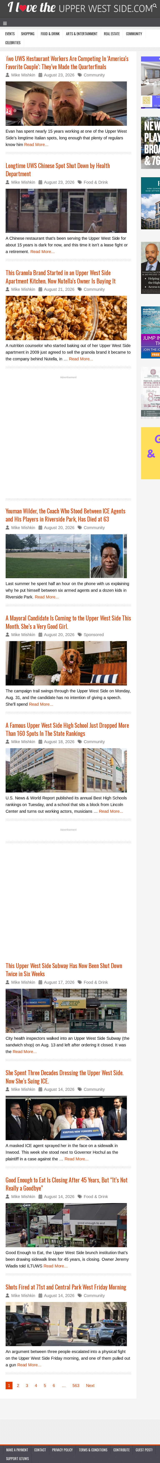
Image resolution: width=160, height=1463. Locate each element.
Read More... (36, 144)
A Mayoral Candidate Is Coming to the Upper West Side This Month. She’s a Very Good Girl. (68, 622)
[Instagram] (27, 54)
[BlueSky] (37, 54)
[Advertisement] (68, 436)
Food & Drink (50, 33)
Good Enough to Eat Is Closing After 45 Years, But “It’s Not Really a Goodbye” (67, 1184)
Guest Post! (144, 1449)
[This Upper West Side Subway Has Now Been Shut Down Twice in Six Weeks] (68, 1011)
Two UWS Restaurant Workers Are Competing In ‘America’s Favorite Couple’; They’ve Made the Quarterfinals (67, 62)
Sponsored (94, 634)
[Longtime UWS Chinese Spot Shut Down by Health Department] (68, 211)
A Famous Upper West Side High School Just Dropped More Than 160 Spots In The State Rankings (67, 729)
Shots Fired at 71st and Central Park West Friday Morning (66, 1287)
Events (10, 33)
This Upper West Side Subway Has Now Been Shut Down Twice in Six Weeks (64, 969)
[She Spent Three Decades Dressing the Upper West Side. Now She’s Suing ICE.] (68, 1118)
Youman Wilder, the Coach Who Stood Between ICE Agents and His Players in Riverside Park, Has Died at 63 (65, 515)
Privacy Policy (62, 1449)
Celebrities (12, 42)
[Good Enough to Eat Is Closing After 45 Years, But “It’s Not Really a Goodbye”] (68, 1225)
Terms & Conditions (93, 1449)
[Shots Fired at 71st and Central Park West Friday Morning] (68, 1324)
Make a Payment (17, 1449)
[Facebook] (7, 54)
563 (75, 1385)
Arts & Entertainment (82, 33)
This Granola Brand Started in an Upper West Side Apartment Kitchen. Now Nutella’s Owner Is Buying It (61, 276)
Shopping (27, 33)
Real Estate (112, 33)
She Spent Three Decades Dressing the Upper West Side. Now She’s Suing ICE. (65, 1076)
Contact (40, 1449)
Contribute (121, 1449)
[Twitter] (17, 54)
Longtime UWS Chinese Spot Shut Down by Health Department (58, 169)
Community (134, 33)
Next (90, 1385)
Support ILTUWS (17, 1458)
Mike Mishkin (23, 75)
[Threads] (46, 54)
